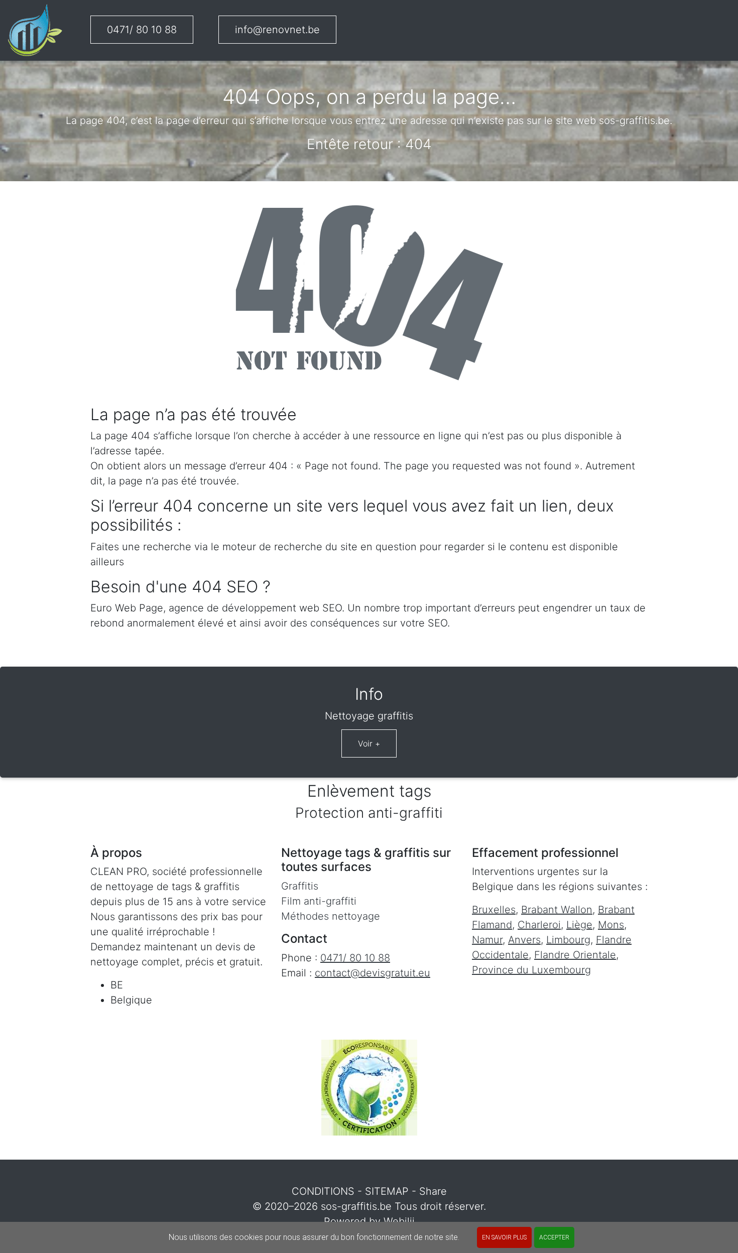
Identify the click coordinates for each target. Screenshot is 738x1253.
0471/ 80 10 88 (142, 30)
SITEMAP (387, 1191)
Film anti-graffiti (318, 901)
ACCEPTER (554, 1237)
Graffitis (299, 886)
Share (433, 1191)
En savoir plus (504, 1237)
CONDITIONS (323, 1191)
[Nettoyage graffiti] (35, 30)
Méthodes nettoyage (330, 916)
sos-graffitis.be (356, 1206)
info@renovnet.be (277, 30)
